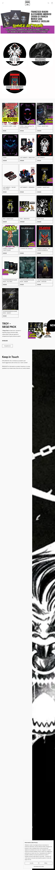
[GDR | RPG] (14, 54)
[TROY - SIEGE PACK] (40, 330)
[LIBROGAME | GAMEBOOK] (40, 54)
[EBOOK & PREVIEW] (14, 81)
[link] (39, 866)
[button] (27, 3)
